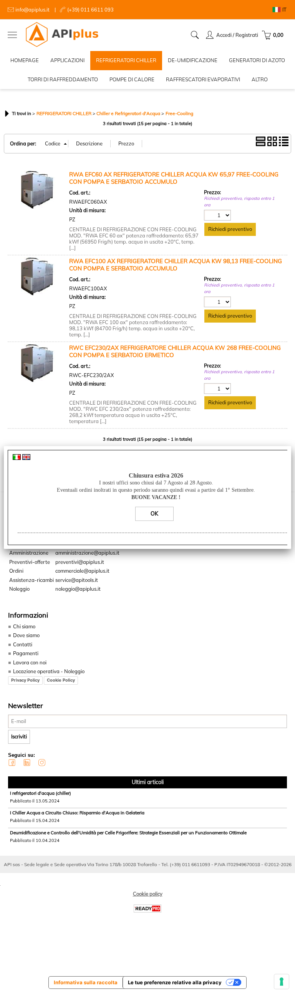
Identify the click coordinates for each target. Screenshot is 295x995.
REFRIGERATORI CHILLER (126, 60)
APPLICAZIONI (67, 60)
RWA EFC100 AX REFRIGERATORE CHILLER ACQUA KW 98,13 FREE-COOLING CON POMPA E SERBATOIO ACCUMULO (175, 264)
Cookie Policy (61, 680)
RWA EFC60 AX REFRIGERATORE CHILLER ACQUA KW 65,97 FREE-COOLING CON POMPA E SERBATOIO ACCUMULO (173, 178)
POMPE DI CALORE (131, 79)
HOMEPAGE (24, 60)
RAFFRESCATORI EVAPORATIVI (203, 79)
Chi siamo (24, 626)
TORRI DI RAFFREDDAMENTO (63, 79)
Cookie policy (147, 894)
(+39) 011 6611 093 (90, 10)
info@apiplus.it (32, 10)
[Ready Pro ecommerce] (147, 908)
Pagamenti (25, 653)
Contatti (22, 644)
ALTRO (260, 79)
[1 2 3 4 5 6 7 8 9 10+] (218, 216)
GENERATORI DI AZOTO (257, 60)
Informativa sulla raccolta (86, 982)
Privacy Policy (25, 680)
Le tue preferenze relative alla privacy (175, 982)
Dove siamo (26, 635)
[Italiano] (17, 458)
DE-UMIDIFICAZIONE (192, 60)
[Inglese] (26, 458)
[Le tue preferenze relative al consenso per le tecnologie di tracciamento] (281, 981)
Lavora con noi (29, 662)
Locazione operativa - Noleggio (49, 671)
